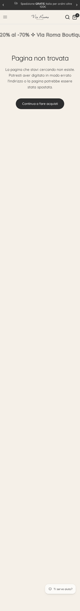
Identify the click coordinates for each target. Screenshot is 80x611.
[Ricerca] (67, 17)
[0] (74, 17)
